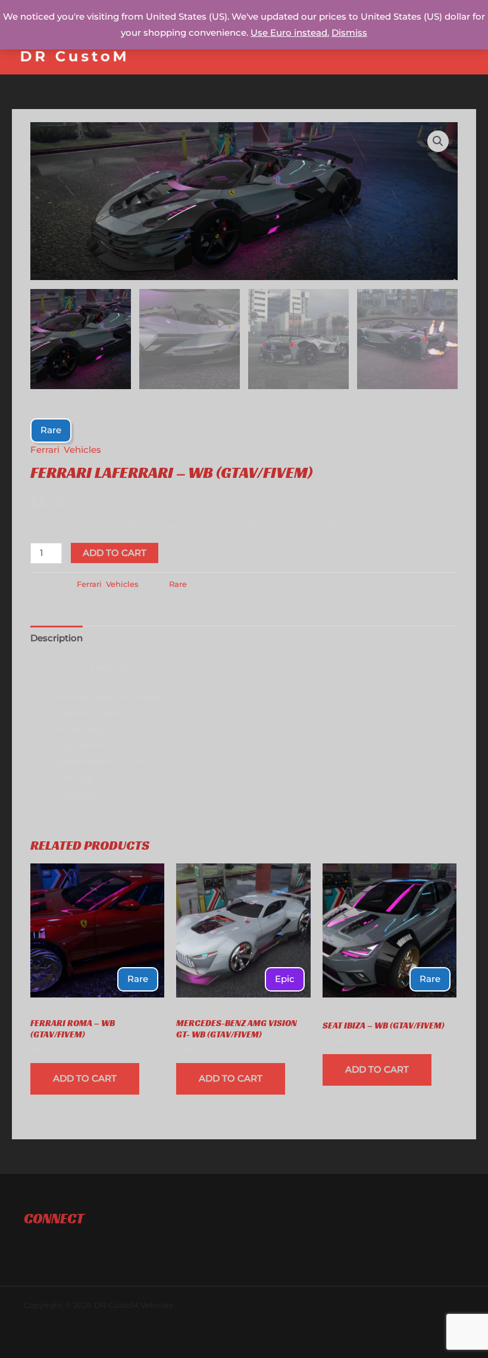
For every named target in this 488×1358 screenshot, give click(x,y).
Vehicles (82, 450)
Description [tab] (56, 638)
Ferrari (45, 450)
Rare (178, 584)
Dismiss (349, 32)
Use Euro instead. (290, 32)
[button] (438, 141)
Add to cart (114, 553)
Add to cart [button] (85, 1078)
